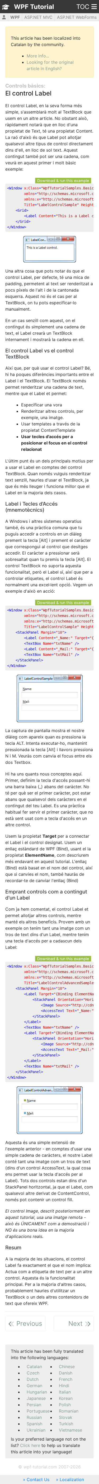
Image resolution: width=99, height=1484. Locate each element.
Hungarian (37, 1392)
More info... (38, 55)
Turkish (66, 1423)
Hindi (64, 1385)
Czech (33, 1373)
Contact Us (38, 1479)
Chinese (67, 1366)
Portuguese (38, 1411)
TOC (82, 7)
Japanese (36, 1398)
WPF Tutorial (34, 7)
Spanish (34, 1423)
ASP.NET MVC (38, 17)
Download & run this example (63, 180)
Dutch (33, 1379)
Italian (65, 1392)
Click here (30, 1445)
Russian (34, 1417)
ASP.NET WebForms (77, 17)
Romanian (68, 1411)
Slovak (65, 1417)
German (34, 1385)
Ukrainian (36, 1430)
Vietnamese (70, 1430)
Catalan (34, 1366)
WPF (15, 17)
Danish (65, 1373)
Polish (65, 1404)
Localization (72, 1479)
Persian (34, 1404)
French (65, 1379)
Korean (66, 1398)
